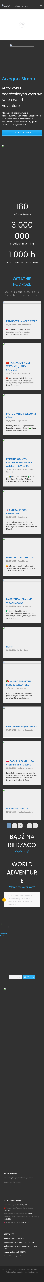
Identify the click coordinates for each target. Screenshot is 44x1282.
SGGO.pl (12, 1270)
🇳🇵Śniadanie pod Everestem (13, 1222)
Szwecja (9, 472)
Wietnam (26, 373)
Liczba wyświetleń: (12, 1252)
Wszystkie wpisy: (11, 1256)
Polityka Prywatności (14, 1272)
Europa (21, 469)
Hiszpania (29, 730)
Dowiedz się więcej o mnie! (13, 1182)
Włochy (28, 606)
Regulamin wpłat (31, 1272)
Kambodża (26, 325)
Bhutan (25, 561)
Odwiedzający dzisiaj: (13, 1238)
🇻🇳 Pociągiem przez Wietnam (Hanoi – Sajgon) (18, 366)
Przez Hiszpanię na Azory (21, 726)
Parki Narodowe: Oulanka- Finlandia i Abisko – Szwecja (19, 462)
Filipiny (10, 646)
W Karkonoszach (17, 808)
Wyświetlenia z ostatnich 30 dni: (18, 1242)
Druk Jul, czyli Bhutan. (20, 557)
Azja (19, 325)
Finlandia (29, 469)
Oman (24, 421)
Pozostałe (21, 688)
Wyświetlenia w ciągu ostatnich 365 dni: (21, 1246)
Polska (21, 768)
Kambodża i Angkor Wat (21, 321)
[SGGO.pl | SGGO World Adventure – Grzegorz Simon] (16, 6)
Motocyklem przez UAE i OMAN (14, 1213)
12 (30, 826)
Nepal (24, 517)
